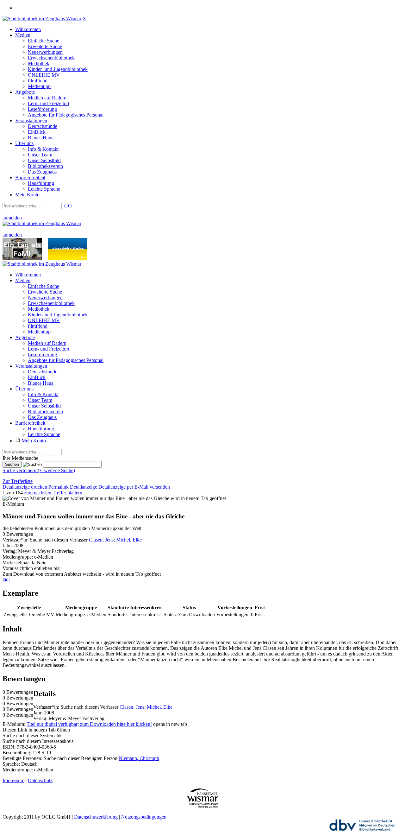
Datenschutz (40, 780)
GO (68, 205)
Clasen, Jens (101, 539)
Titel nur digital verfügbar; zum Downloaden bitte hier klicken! (89, 724)
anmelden (12, 217)
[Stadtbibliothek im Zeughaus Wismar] (42, 18)
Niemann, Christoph (139, 758)
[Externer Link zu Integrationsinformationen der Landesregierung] (67, 258)
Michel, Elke (129, 539)
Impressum (13, 780)
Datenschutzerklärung (96, 817)
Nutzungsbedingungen (143, 817)
